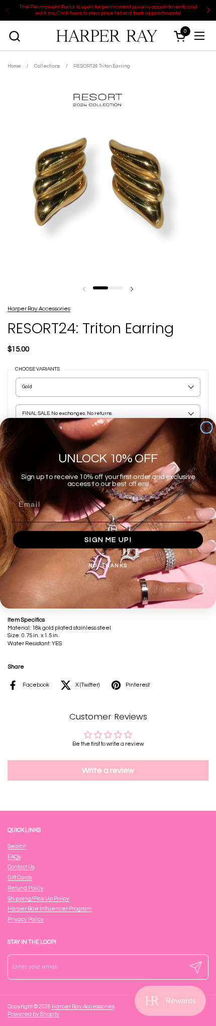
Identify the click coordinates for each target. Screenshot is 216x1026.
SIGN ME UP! (108, 539)
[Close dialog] (206, 427)
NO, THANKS (108, 565)
